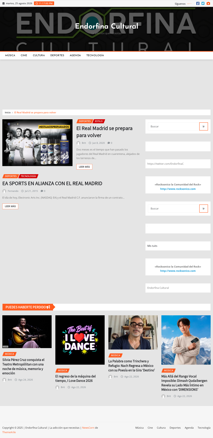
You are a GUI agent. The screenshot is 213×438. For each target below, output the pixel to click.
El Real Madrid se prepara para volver (35, 112)
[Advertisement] (106, 83)
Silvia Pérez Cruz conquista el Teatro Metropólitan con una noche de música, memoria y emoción (23, 366)
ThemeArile (9, 432)
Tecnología (95, 55)
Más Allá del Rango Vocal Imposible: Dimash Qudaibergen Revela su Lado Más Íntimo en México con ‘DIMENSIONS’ (184, 383)
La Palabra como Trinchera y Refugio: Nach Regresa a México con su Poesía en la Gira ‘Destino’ (131, 365)
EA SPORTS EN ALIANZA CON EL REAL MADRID (52, 183)
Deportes (57, 55)
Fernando (13, 190)
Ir (204, 126)
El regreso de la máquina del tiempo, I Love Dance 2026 (75, 378)
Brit (84, 142)
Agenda (75, 55)
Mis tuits (152, 246)
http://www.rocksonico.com (178, 189)
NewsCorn (88, 427)
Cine (24, 55)
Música (10, 55)
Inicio (8, 112)
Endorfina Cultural (106, 26)
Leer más (84, 166)
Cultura (39, 55)
